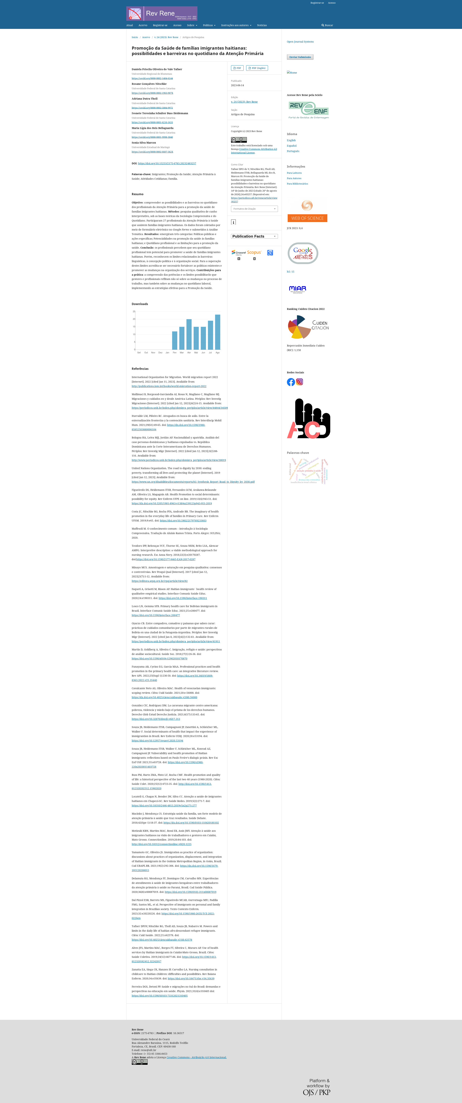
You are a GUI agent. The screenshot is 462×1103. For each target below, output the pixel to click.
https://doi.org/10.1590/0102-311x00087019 (190, 892)
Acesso (177, 25)
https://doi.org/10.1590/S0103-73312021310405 (160, 995)
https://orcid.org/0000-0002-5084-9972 (152, 107)
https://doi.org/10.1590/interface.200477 (156, 615)
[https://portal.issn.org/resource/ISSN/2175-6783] (292, 72)
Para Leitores (294, 172)
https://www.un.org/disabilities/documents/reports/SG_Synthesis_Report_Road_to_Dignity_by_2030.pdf (193, 481)
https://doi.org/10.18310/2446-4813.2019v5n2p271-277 (164, 805)
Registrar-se (160, 25)
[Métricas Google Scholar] (303, 264)
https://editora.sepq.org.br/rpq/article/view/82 (160, 581)
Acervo (143, 25)
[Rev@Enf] (308, 119)
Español (292, 145)
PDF (238, 68)
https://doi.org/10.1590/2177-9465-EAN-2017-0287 (165, 559)
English (291, 140)
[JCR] (307, 221)
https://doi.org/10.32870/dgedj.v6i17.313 (156, 719)
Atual (129, 25)
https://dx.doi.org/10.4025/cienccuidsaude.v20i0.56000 (164, 697)
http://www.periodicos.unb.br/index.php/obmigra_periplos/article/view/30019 (179, 460)
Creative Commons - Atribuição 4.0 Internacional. (197, 1057)
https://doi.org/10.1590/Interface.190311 (183, 598)
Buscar (328, 25)
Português (293, 151)
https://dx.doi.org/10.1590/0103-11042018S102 (191, 822)
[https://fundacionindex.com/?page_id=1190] (308, 338)
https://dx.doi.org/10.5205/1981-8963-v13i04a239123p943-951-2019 (172, 503)
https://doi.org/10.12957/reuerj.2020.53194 (157, 740)
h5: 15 (291, 271)
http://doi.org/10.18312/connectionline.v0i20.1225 (161, 844)
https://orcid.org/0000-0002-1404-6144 (152, 78)
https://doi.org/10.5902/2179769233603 (183, 520)
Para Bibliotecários (297, 183)
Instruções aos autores (235, 25)
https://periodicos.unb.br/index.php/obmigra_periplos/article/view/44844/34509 (180, 407)
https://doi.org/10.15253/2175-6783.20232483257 (167, 163)
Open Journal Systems (300, 41)
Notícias (262, 25)
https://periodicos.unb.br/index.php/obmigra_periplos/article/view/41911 (176, 641)
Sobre (191, 25)
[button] (233, 222)
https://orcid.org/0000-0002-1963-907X (152, 93)
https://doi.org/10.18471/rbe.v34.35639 (191, 978)
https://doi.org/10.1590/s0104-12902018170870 (159, 658)
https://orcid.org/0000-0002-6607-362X (152, 151)
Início (135, 37)
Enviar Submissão (300, 57)
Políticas (208, 25)
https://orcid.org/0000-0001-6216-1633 (152, 122)
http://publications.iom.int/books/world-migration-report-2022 (169, 386)
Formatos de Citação (245, 208)
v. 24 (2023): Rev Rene (166, 37)
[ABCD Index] (308, 437)
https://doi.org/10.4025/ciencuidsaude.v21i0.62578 (162, 939)
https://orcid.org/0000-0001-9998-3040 (152, 137)
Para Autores (294, 178)
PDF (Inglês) (258, 68)
